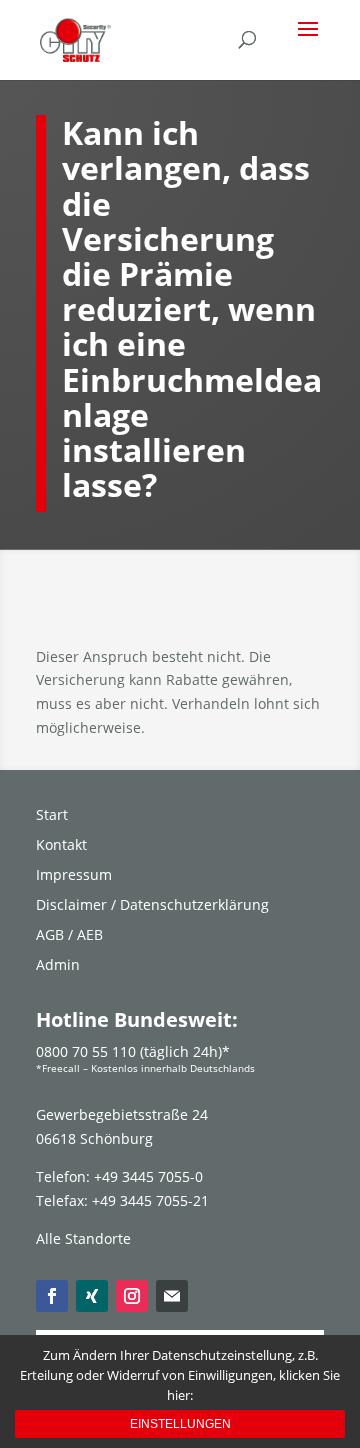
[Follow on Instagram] (132, 1296)
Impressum (74, 876)
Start (52, 816)
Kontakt (61, 846)
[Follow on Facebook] (52, 1296)
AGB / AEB (69, 936)
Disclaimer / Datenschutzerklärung (152, 906)
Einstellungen (180, 1424)
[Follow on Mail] (172, 1296)
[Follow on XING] (92, 1296)
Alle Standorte (83, 1238)
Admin (58, 966)
